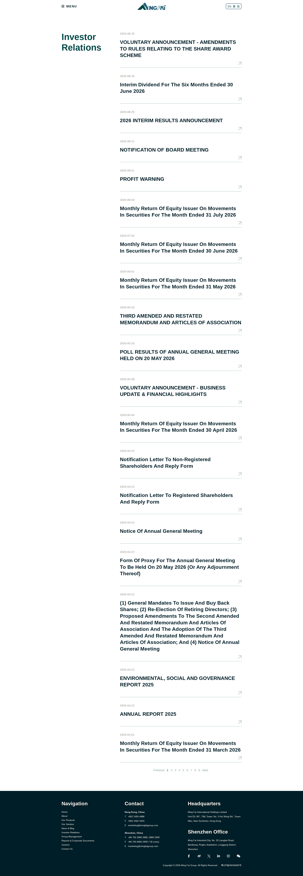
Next (205, 770)
